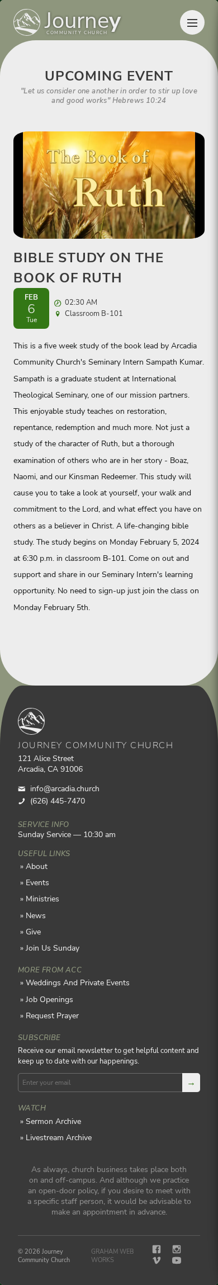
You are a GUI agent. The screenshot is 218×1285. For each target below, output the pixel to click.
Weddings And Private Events (78, 982)
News (36, 915)
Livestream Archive (59, 1137)
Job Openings (49, 999)
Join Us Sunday (52, 948)
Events (37, 882)
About (37, 866)
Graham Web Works (112, 1256)
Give (33, 932)
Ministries (42, 899)
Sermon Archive (53, 1121)
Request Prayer (52, 1015)
